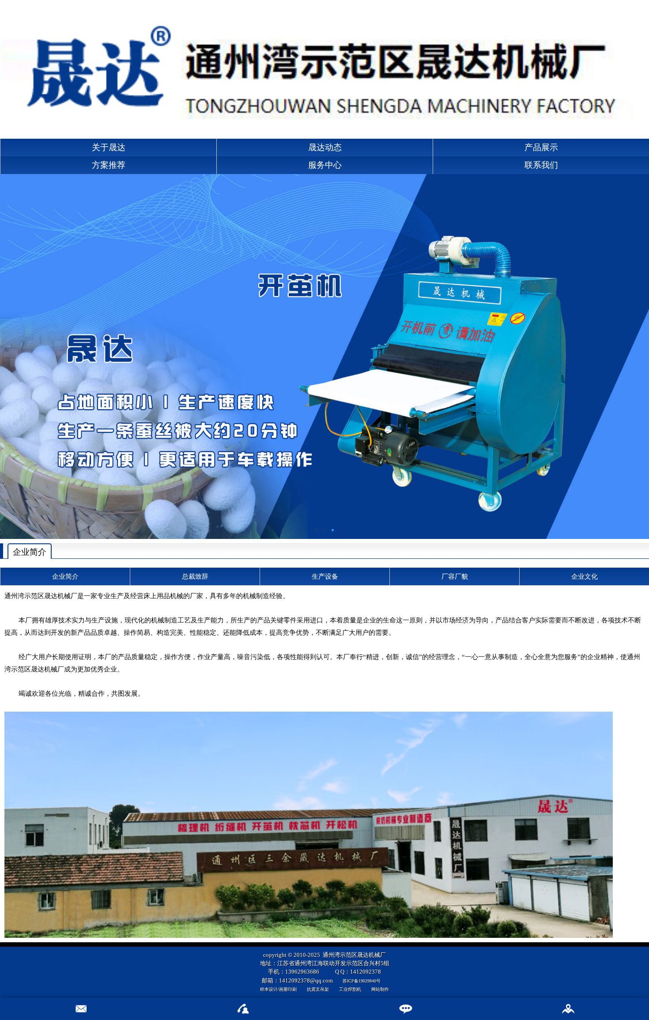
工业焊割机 (350, 989)
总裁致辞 (195, 576)
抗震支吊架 (318, 989)
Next (642, 353)
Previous (6, 353)
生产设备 (325, 576)
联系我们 (541, 165)
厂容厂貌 (454, 576)
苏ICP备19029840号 (362, 980)
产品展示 (541, 147)
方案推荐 (108, 165)
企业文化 (584, 576)
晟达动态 (325, 147)
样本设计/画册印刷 (278, 989)
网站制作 (380, 989)
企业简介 (65, 576)
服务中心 (325, 165)
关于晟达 (108, 147)
